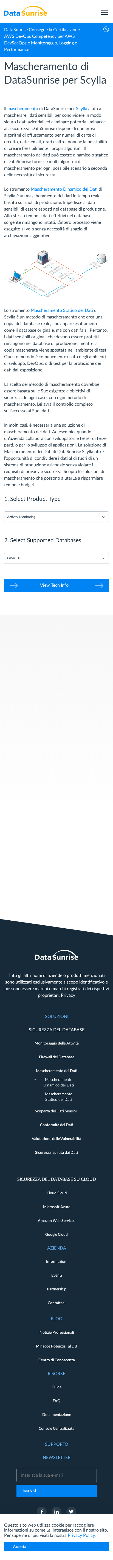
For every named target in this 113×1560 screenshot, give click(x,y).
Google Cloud (56, 1235)
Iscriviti (29, 1491)
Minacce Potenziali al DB (56, 1346)
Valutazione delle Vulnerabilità (56, 1139)
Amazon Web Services (56, 1221)
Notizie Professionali (56, 1333)
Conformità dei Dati (56, 1125)
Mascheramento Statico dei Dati (62, 310)
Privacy (68, 995)
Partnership (56, 1289)
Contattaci (56, 1303)
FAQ (56, 1401)
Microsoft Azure (56, 1207)
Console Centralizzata (56, 1429)
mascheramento (22, 109)
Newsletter (56, 1457)
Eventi (56, 1275)
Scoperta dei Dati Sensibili (56, 1111)
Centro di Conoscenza (56, 1360)
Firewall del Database (56, 1057)
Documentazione (56, 1415)
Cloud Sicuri (57, 1193)
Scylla (81, 109)
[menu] (104, 11)
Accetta (19, 1547)
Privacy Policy (81, 1535)
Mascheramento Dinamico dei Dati (64, 189)
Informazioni (56, 1262)
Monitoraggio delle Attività (57, 1043)
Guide (56, 1387)
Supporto (56, 1444)
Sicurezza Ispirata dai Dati (56, 1153)
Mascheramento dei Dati (56, 1071)
